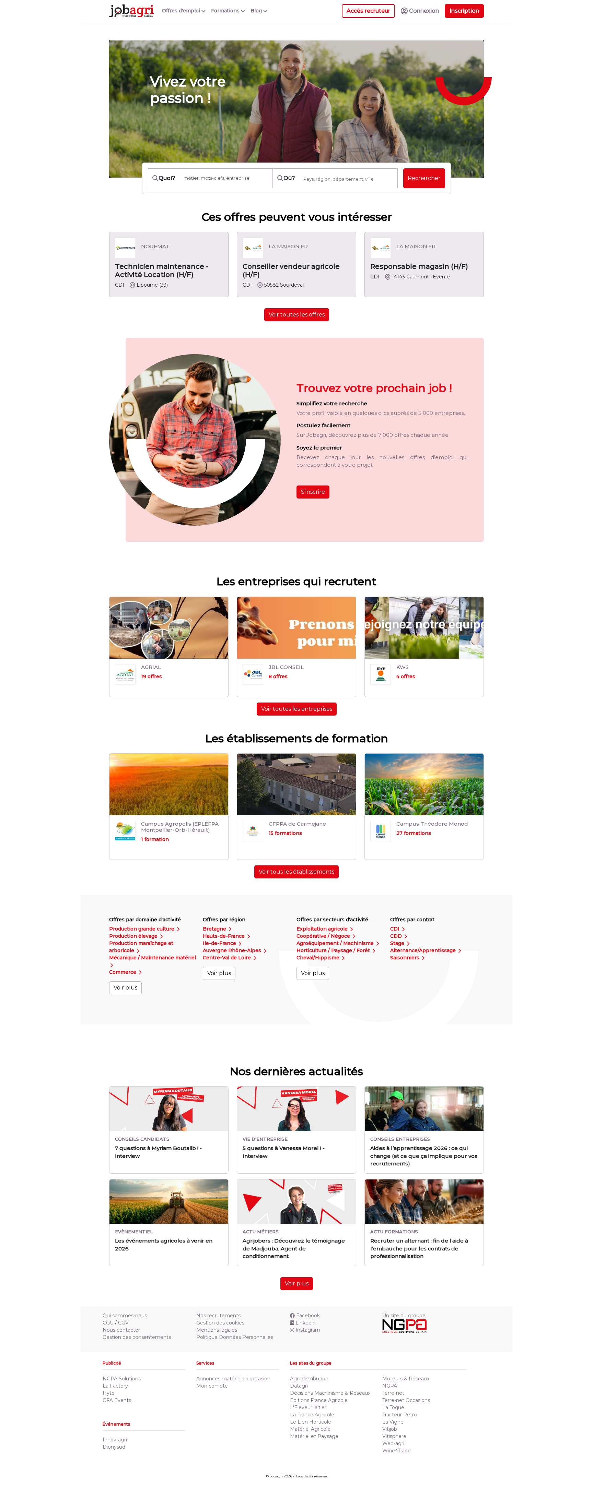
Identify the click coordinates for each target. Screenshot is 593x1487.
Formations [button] (226, 11)
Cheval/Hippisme (318, 958)
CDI (395, 929)
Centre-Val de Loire (227, 958)
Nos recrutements (218, 1315)
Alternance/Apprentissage (423, 950)
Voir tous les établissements (296, 871)
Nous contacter (121, 1330)
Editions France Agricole (319, 1400)
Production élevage (134, 936)
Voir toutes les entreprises (296, 709)
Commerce (123, 972)
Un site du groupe (404, 1315)
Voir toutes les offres (297, 314)
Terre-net (393, 1393)
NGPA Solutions (122, 1379)
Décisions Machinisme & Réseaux (330, 1393)
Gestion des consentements (137, 1337)
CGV (123, 1323)
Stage (398, 943)
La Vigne (393, 1422)
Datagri (299, 1386)
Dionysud (114, 1447)
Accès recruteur (368, 11)
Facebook (308, 1315)
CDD (396, 936)
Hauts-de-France (224, 936)
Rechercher (424, 178)
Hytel (109, 1393)
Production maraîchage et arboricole (141, 947)
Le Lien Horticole (310, 1422)
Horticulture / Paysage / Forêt (333, 950)
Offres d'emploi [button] (181, 11)
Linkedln (305, 1323)
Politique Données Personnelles (234, 1337)
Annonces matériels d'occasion (233, 1379)
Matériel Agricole (310, 1429)
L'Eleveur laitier (308, 1407)
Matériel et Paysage (314, 1436)
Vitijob (389, 1429)
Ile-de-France (220, 943)
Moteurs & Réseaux (405, 1379)
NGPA (389, 1386)
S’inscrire (313, 492)
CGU (108, 1323)
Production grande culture (142, 929)
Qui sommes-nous (125, 1315)
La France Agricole (312, 1415)
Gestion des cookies (220, 1323)
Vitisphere (394, 1436)
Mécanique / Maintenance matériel (152, 958)
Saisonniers (405, 958)
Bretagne (215, 929)
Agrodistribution (309, 1379)
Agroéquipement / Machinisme (335, 943)
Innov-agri (115, 1440)
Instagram (307, 1330)
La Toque (393, 1407)
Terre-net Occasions (406, 1400)
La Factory (115, 1386)
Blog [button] (257, 11)
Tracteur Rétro (399, 1415)
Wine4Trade (396, 1451)
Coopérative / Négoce (323, 936)
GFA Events (117, 1400)
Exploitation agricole (322, 929)
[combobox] (348, 179)
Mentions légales (216, 1330)
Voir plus (125, 987)
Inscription (464, 11)
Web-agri (393, 1443)
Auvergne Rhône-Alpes (233, 950)
